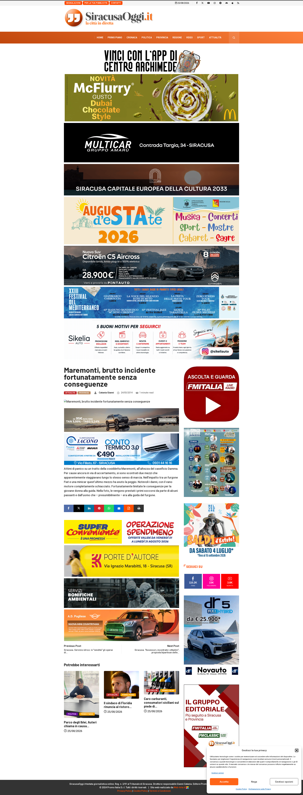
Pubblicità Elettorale (207, 49)
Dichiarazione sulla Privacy (260, 789)
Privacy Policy (124, 791)
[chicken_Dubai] (151, 97)
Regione (177, 37)
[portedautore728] (121, 560)
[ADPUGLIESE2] (121, 625)
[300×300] (211, 530)
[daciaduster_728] (121, 419)
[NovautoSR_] (211, 636)
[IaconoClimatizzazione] (121, 448)
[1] (211, 725)
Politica (147, 37)
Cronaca (132, 37)
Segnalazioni (73, 3)
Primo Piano (115, 37)
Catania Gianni (106, 392)
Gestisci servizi (217, 773)
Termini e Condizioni (160, 791)
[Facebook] (197, 3)
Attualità (215, 37)
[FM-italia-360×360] (211, 393)
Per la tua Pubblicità (95, 3)
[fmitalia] (151, 302)
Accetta (224, 781)
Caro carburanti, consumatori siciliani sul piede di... (93, 702)
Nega (254, 781)
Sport (201, 37)
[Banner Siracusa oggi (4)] (151, 265)
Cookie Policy (241, 789)
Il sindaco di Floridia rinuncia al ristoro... (170, 705)
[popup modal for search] (234, 38)
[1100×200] (151, 179)
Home (100, 37)
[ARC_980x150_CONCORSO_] (151, 60)
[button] (296, 750)
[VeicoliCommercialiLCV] (151, 142)
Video (189, 37)
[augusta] (151, 220)
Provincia (162, 37)
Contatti (116, 3)
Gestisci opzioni (284, 781)
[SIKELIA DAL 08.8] (151, 339)
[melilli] (211, 462)
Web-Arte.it (180, 787)
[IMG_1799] (121, 531)
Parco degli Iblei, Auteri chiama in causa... (132, 724)
